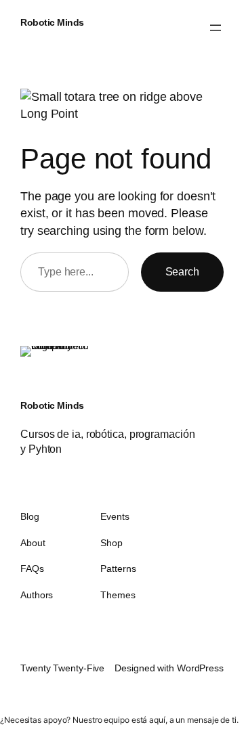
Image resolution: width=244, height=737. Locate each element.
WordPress (200, 668)
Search (182, 271)
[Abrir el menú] (215, 28)
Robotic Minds (52, 22)
